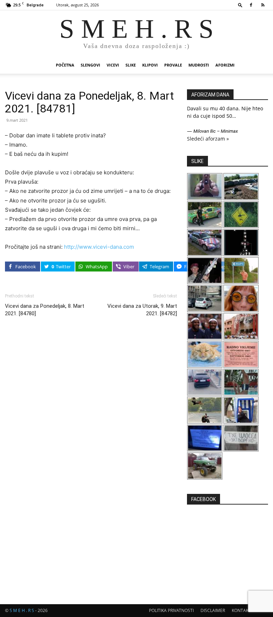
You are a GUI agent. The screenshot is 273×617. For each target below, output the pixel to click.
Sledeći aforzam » (208, 138)
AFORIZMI (225, 65)
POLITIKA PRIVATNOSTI (171, 610)
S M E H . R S (22, 610)
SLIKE (130, 65)
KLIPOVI (150, 65)
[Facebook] (251, 5)
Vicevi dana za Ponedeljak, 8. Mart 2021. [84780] (44, 310)
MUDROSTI (198, 65)
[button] (240, 4)
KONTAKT (241, 610)
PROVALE (173, 65)
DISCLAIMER (212, 610)
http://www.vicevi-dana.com (99, 246)
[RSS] (262, 5)
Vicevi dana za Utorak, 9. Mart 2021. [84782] (142, 310)
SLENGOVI (90, 65)
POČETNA (65, 65)
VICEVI (113, 65)
